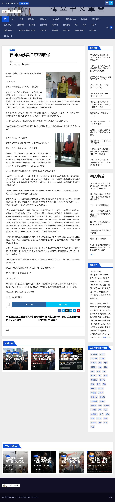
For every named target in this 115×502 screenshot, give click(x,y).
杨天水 (93, 388)
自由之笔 (66, 25)
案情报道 (12, 49)
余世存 (93, 363)
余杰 (100, 363)
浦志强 (93, 405)
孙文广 (93, 376)
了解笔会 (43, 19)
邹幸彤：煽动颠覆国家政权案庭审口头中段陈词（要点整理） (70, 360)
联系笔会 (31, 19)
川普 (105, 376)
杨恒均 (100, 388)
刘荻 (105, 367)
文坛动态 (84, 19)
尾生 (100, 376)
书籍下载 (43, 30)
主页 (21, 19)
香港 (100, 423)
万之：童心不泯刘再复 (99, 205)
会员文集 (66, 30)
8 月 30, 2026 (40, 465)
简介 (13, 19)
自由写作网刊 (79, 30)
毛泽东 (102, 401)
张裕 (92, 384)
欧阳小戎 (94, 397)
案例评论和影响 (38, 353)
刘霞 (92, 371)
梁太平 (100, 393)
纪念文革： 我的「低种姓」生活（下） (98, 461)
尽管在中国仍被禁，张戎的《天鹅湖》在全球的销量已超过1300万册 (100, 185)
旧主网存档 (8, 30)
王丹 (100, 405)
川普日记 (94, 380)
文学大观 (43, 25)
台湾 (98, 371)
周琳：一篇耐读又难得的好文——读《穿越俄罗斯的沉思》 (100, 213)
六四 (105, 363)
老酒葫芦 (94, 414)
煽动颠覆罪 (15, 353)
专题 (93, 25)
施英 (104, 384)
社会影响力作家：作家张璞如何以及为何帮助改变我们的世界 (100, 196)
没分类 (8, 455)
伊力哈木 (94, 358)
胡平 (101, 414)
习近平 (102, 354)
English (8, 36)
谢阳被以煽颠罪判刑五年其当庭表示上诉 (42, 359)
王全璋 (106, 405)
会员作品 (7, 25)
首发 (84, 25)
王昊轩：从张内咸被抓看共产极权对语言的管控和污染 (100, 132)
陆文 (105, 418)
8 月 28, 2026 (96, 465)
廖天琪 (102, 380)
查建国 (93, 393)
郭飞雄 (99, 418)
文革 (98, 384)
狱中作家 (95, 19)
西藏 (92, 418)
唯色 (104, 371)
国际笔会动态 (71, 19)
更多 (92, 255)
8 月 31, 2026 (12, 465)
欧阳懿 (102, 397)
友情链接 (55, 30)
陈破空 (93, 423)
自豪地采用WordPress (9, 497)
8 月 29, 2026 (68, 465)
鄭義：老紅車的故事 (98, 239)
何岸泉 (102, 358)
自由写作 (55, 25)
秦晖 (100, 410)
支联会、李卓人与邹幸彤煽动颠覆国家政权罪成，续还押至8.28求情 (100, 151)
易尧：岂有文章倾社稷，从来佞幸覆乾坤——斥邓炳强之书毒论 (100, 162)
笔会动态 (56, 19)
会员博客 (92, 30)
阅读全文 (106, 337)
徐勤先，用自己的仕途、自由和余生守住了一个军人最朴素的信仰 (100, 104)
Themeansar (34, 497)
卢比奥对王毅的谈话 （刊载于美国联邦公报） (70, 461)
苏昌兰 (27, 64)
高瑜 (92, 427)
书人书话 (32, 25)
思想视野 (20, 25)
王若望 (93, 410)
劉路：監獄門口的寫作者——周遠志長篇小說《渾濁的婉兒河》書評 (100, 247)
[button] (107, 27)
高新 (105, 423)
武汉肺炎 (94, 401)
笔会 (105, 410)
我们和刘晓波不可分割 (27, 30)
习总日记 (94, 354)
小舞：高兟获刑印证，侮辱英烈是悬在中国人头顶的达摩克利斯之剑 (100, 68)
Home (110, 497)
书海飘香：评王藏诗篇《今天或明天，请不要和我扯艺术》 (100, 57)
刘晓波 (93, 367)
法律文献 (70, 353)
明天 (76, 25)
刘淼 (100, 367)
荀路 (107, 414)
